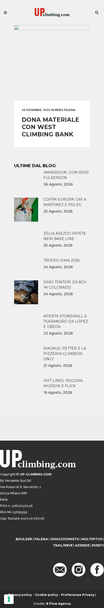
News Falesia (65, 110)
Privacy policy (20, 595)
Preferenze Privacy (77, 595)
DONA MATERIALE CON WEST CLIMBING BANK (50, 127)
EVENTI (98, 545)
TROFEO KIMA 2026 (61, 260)
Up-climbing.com (35, 474)
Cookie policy (46, 595)
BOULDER (24, 539)
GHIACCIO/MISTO (64, 539)
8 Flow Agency (58, 603)
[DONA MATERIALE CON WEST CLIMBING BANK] (52, 63)
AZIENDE (82, 545)
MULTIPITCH (92, 539)
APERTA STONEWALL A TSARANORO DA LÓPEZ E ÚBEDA (65, 321)
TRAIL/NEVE (63, 545)
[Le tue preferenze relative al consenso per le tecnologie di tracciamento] (9, 599)
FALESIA (41, 539)
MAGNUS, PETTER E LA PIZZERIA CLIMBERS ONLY (64, 353)
